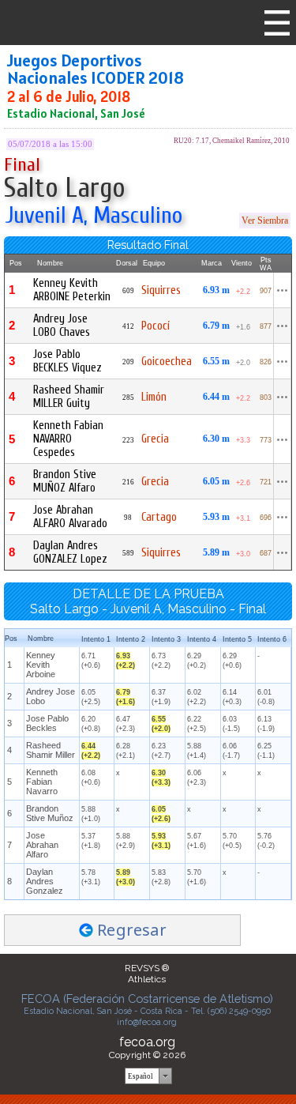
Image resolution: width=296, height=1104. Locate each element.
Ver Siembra (265, 220)
